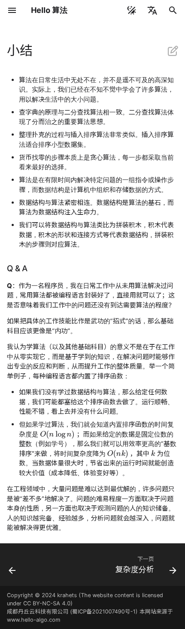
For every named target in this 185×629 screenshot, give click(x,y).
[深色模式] (131, 10)
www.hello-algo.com (33, 620)
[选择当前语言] (152, 10)
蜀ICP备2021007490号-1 (104, 611)
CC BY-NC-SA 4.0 (47, 603)
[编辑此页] (173, 51)
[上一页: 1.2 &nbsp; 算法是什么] (12, 567)
